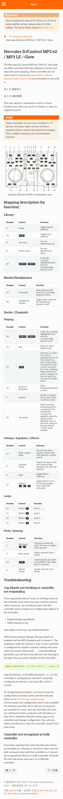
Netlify (34, 793)
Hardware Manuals (20, 36)
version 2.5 (47, 27)
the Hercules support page (30, 699)
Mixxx (33, 4)
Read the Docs (47, 790)
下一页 (51, 770)
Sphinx (12, 790)
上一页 (11, 770)
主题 (33, 790)
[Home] (5, 36)
